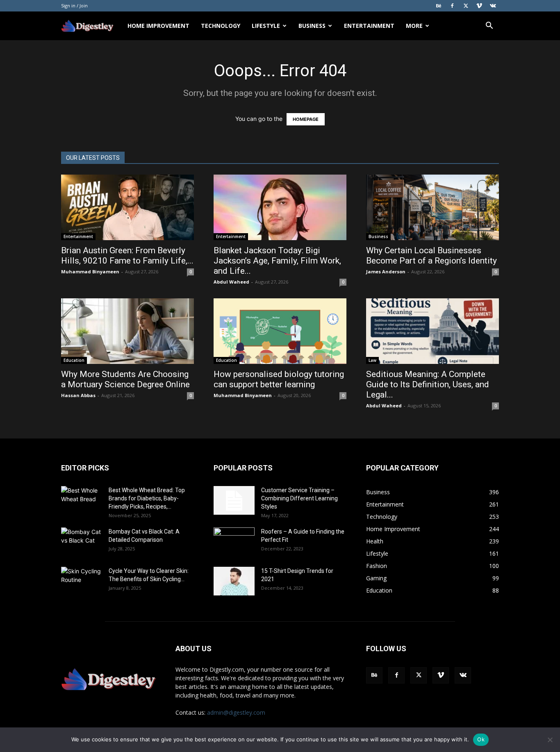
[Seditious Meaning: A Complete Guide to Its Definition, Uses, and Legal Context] (432, 331)
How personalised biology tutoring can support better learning (279, 379)
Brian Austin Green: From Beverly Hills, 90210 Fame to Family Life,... (127, 255)
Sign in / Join (74, 5)
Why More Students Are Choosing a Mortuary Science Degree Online (126, 379)
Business (312, 26)
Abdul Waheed (231, 282)
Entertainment (369, 26)
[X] (466, 5)
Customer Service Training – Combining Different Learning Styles (299, 498)
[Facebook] (452, 5)
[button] (489, 26)
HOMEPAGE (306, 119)
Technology (220, 26)
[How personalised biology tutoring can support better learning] (280, 331)
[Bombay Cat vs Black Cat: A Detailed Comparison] (81, 541)
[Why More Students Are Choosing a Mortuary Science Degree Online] (127, 331)
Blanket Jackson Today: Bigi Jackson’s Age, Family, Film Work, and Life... (277, 260)
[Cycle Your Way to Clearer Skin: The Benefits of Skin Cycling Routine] (81, 581)
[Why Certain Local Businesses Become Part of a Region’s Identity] (432, 207)
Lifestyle (266, 26)
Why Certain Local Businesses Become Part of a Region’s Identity (432, 255)
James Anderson (385, 271)
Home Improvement (158, 26)
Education (74, 360)
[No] (550, 740)
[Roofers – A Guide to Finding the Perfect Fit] (234, 541)
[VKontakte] (493, 5)
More (414, 26)
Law (372, 360)
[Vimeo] (479, 5)
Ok (481, 739)
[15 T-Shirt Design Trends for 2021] (234, 581)
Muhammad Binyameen (90, 271)
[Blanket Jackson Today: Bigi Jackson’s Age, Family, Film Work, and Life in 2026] (280, 207)
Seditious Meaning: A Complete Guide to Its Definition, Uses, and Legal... (427, 384)
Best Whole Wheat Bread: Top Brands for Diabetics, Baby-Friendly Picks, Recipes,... (147, 498)
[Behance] (439, 5)
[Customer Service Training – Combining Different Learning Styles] (234, 500)
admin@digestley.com (236, 712)
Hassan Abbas (78, 395)
